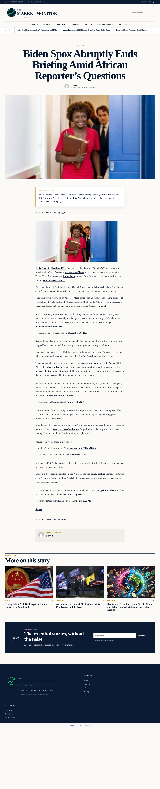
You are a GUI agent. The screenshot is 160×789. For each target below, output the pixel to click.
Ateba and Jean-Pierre (93, 363)
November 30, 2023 (77, 332)
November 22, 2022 (79, 454)
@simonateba (107, 490)
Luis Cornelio (43, 268)
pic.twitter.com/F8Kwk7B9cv (81, 448)
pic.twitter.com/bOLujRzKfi (61, 395)
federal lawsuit (55, 367)
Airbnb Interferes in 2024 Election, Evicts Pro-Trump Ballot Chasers (75, 30)
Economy (111, 600)
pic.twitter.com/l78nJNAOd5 (49, 326)
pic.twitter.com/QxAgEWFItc (71, 494)
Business (9, 600)
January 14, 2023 (75, 402)
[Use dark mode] (153, 2)
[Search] (152, 13)
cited (59, 418)
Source (38, 509)
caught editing (98, 473)
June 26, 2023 (84, 500)
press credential (43, 371)
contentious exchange (54, 280)
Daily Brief (146, 2)
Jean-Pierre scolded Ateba (66, 429)
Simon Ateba (69, 276)
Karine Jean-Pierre (74, 272)
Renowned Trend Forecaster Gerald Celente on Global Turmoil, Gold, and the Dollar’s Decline (130, 607)
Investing (80, 45)
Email (54, 213)
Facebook (48, 213)
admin (75, 85)
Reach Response (84, 725)
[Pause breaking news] (153, 30)
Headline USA (58, 268)
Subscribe (142, 635)
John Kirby (100, 287)
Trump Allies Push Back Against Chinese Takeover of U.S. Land (26, 605)
